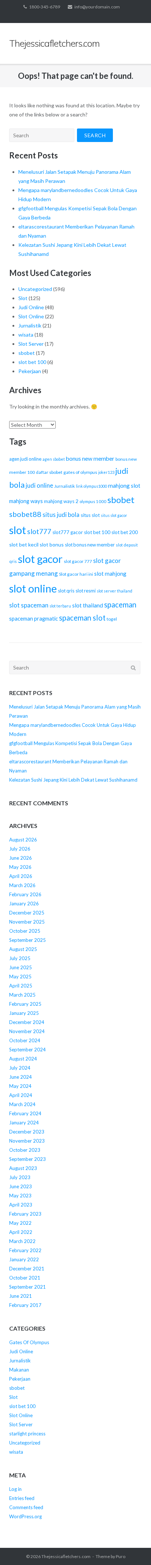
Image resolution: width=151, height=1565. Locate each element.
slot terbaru (60, 605)
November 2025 (27, 922)
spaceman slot (82, 617)
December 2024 (26, 1022)
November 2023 (27, 1141)
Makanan (19, 1370)
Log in (15, 1489)
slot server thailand (114, 590)
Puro (120, 1556)
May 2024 (20, 1086)
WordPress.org (25, 1516)
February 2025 (25, 1004)
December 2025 (26, 913)
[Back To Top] (133, 1547)
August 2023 (23, 1168)
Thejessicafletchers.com (66, 1556)
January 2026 (24, 903)
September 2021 (27, 1287)
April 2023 (20, 1205)
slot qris (66, 591)
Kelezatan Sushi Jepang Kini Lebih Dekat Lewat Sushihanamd (73, 780)
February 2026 (25, 894)
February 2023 (25, 1214)
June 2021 (20, 1296)
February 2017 (25, 1305)
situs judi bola (61, 514)
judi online (39, 485)
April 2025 (20, 986)
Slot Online (31, 316)
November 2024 (27, 1031)
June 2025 (20, 967)
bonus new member (90, 458)
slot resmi (86, 591)
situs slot (90, 515)
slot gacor (40, 558)
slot (17, 529)
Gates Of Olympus (29, 1342)
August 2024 (23, 1059)
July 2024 (19, 1068)
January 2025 (24, 1013)
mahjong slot (124, 485)
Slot (22, 298)
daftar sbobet (49, 472)
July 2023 (19, 1177)
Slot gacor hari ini (76, 574)
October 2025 (24, 931)
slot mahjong (110, 573)
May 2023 (20, 1195)
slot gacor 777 (78, 561)
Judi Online (31, 307)
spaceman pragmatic (33, 618)
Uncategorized (35, 289)
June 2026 (20, 858)
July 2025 (19, 958)
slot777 (39, 531)
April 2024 (20, 1095)
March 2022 (22, 1241)
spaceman (120, 604)
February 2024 (25, 1113)
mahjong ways (26, 501)
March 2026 (22, 885)
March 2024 (22, 1104)
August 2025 (23, 949)
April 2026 (20, 876)
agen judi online (25, 459)
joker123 (106, 472)
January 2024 (24, 1122)
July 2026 (19, 849)
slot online (33, 588)
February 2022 (25, 1250)
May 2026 (20, 867)
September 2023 (27, 1159)
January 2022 (24, 1259)
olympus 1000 (93, 501)
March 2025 (22, 995)
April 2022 (20, 1232)
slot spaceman (28, 605)
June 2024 (20, 1077)
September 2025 (27, 940)
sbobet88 (25, 514)
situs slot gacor (114, 515)
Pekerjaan (29, 371)
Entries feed (21, 1498)
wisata (25, 334)
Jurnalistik (29, 325)
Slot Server (31, 344)
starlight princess (27, 1433)
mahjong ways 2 (61, 501)
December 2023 (26, 1132)
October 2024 (24, 1040)
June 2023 (20, 1186)
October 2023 (24, 1150)
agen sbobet (54, 459)
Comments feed (26, 1507)
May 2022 (20, 1223)
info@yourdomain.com (97, 6)
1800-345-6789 (44, 6)
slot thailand (87, 605)
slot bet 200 (124, 532)
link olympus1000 (91, 486)
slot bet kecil (23, 544)
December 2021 (26, 1268)
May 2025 (20, 976)
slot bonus (52, 544)
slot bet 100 (32, 362)
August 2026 (23, 840)
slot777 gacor (67, 532)
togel (112, 619)
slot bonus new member (90, 545)
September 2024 (27, 1049)
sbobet (26, 353)
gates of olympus (80, 472)
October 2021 (24, 1278)
